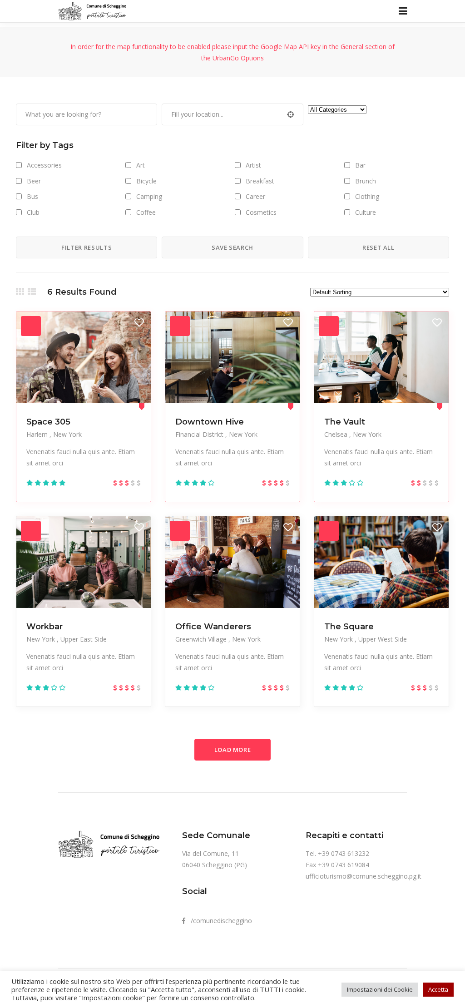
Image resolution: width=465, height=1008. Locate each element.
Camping (149, 196)
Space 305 (48, 422)
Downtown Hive (209, 422)
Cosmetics (261, 212)
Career (255, 196)
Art (140, 165)
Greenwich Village (201, 639)
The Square (349, 627)
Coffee (146, 212)
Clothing (367, 196)
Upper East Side (83, 639)
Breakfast (260, 181)
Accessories (44, 165)
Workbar (44, 627)
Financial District (200, 434)
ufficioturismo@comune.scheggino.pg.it (363, 876)
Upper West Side (382, 639)
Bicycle (146, 181)
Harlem (37, 434)
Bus (32, 196)
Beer (34, 181)
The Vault (344, 422)
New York (67, 434)
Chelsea (336, 434)
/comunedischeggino (218, 920)
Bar (360, 165)
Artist (253, 165)
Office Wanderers (213, 627)
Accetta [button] (438, 989)
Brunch (365, 181)
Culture (365, 212)
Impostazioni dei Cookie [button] (380, 989)
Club (33, 212)
